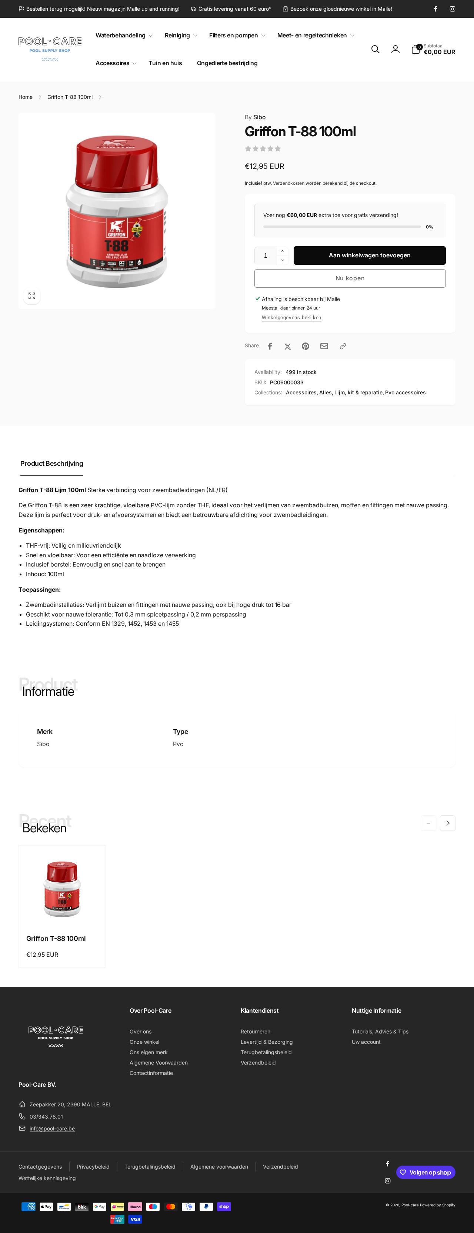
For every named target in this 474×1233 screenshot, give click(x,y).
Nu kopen (350, 278)
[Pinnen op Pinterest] (305, 346)
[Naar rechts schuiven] (447, 823)
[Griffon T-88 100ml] (62, 911)
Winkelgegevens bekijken (291, 317)
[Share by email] (324, 346)
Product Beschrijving (51, 463)
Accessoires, (302, 392)
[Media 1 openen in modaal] (117, 211)
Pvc (178, 744)
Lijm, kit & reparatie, (359, 392)
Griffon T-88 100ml (56, 938)
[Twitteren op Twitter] (287, 346)
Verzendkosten (288, 183)
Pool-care (410, 1205)
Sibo (255, 117)
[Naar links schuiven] (428, 823)
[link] (99, 9)
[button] (123, 35)
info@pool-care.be (52, 1128)
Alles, (326, 392)
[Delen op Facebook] (270, 346)
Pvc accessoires (405, 392)
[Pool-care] (56, 1063)
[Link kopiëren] (343, 346)
